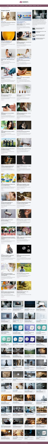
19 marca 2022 (19, 257)
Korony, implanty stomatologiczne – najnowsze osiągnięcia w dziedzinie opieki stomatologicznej (8, 274)
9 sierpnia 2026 (27, 380)
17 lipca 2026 (3, 439)
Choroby (18, 21)
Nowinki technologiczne (16, 308)
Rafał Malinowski (8, 23)
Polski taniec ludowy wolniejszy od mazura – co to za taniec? (18, 414)
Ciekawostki (2, 308)
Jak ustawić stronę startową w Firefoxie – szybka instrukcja (40, 35)
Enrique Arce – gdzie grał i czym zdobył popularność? (29, 333)
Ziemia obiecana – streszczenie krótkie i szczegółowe (41, 391)
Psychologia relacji (22, 21)
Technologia (30, 5)
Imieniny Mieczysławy (16, 402)
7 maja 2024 (18, 96)
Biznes (8, 5)
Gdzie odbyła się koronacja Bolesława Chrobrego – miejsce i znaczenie (17, 357)
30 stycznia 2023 (4, 133)
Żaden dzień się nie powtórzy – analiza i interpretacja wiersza (5, 356)
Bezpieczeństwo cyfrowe (28, 413)
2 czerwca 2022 (4, 221)
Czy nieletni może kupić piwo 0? (6, 42)
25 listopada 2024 (19, 79)
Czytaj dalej (2, 26)
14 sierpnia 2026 (15, 357)
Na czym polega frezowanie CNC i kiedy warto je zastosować (18, 426)
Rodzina (2, 331)
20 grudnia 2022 (19, 149)
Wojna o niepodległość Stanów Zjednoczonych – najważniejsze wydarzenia (41, 357)
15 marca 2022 (19, 274)
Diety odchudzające (28, 58)
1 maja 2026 (3, 43)
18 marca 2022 (3, 276)
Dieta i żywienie (23, 58)
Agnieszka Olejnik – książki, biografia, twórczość (5, 344)
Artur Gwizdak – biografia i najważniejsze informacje (17, 333)
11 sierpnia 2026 (39, 369)
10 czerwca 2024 (4, 96)
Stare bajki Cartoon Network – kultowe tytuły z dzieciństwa (5, 438)
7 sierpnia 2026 (27, 392)
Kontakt (38, 5)
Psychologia (18, 130)
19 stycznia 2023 (19, 132)
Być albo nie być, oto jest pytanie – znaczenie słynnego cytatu (41, 368)
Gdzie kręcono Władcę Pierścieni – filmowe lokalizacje (29, 356)
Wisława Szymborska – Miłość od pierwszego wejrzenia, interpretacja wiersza (5, 415)
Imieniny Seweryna (39, 379)
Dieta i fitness (19, 58)
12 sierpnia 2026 (15, 369)
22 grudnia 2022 (4, 150)
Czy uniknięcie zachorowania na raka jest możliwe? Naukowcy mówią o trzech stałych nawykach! (8, 238)
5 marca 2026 (3, 61)
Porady (2, 21)
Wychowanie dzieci (6, 331)
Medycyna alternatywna (4, 76)
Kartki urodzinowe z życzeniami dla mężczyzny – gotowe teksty (30, 426)
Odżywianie (9, 58)
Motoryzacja (22, 5)
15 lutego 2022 (19, 293)
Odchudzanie (18, 59)
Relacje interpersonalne (20, 22)
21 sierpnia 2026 (4, 322)
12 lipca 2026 (3, 23)
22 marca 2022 (4, 257)
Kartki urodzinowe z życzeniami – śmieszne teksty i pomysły (41, 426)
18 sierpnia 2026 (27, 334)
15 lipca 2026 (38, 439)
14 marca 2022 (3, 293)
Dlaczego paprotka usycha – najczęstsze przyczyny (29, 321)
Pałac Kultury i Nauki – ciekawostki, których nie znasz (41, 403)
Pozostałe (34, 5)
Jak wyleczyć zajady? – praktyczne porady (24, 148)
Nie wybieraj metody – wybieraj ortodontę (24, 219)
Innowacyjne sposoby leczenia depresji (23, 131)
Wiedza (40, 308)
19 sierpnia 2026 (4, 334)
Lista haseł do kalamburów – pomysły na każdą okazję (29, 403)
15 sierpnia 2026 (4, 357)
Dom (10, 5)
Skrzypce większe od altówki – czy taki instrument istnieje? (30, 391)
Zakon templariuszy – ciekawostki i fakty (39, 19)
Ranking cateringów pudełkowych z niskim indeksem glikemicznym (41, 414)
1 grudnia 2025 (3, 79)
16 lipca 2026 (15, 439)
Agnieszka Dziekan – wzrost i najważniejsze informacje (5, 403)
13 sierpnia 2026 (39, 357)
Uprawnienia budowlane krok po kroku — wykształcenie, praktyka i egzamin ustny (6, 427)
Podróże (26, 5)
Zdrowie (14, 5)
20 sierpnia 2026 (27, 322)
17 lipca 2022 (19, 204)
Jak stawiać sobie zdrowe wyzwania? (23, 273)
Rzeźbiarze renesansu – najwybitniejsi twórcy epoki (40, 344)
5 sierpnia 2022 (4, 204)
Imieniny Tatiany (27, 379)
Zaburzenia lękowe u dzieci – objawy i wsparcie (5, 333)
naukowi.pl (26, 442)
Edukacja (17, 5)
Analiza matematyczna (4, 58)
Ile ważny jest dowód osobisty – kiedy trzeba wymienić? (40, 38)
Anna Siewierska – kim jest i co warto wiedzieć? (40, 333)
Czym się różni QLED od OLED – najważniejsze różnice (40, 28)
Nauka (28, 308)
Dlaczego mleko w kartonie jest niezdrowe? (8, 22)
